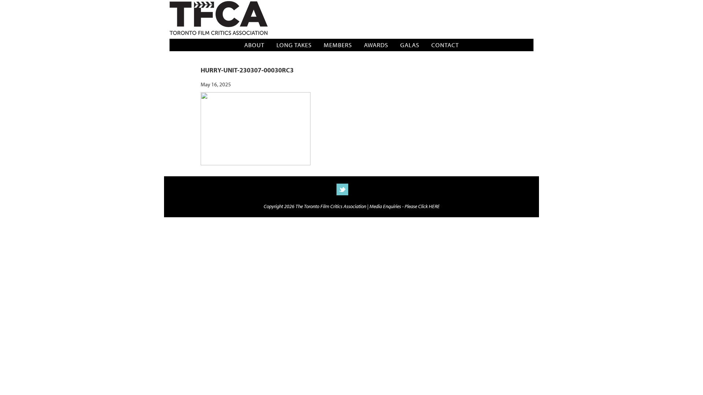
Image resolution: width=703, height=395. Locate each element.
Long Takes (294, 45)
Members (338, 45)
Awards (376, 45)
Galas (409, 45)
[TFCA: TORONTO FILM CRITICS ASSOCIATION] (219, 18)
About (254, 45)
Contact (445, 45)
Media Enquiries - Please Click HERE (404, 206)
